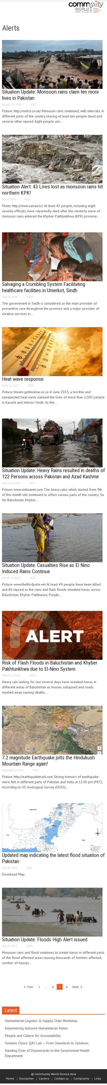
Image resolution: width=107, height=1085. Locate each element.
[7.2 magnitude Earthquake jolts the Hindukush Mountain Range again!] (52, 730)
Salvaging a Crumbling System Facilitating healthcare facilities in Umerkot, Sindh (43, 287)
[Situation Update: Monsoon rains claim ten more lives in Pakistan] (52, 64)
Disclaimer (26, 1078)
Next (75, 987)
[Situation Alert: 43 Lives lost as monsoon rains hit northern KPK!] (52, 159)
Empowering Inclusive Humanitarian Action (36, 1028)
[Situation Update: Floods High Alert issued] (52, 912)
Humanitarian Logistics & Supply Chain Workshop (41, 1020)
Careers (44, 1078)
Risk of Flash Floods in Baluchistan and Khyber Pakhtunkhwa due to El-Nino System (49, 666)
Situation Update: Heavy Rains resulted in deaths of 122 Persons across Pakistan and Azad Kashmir (53, 473)
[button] (19, 8)
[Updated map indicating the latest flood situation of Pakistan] (52, 827)
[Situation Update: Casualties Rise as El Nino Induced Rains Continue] (52, 537)
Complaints (81, 1078)
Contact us (61, 1078)
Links (97, 1078)
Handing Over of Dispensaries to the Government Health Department (47, 1053)
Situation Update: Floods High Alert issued (44, 940)
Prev (30, 987)
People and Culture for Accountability (33, 1035)
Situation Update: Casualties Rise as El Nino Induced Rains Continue (46, 568)
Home (10, 1078)
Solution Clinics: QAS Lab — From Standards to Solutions (47, 1043)
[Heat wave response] (52, 351)
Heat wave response (23, 379)
